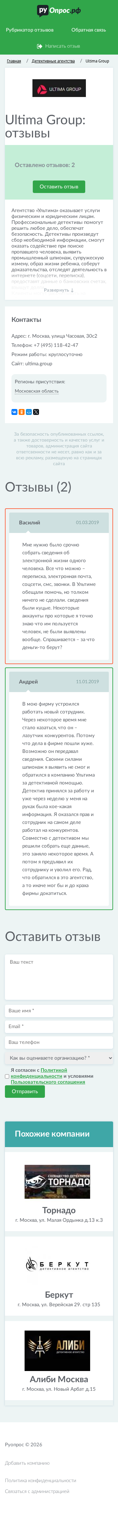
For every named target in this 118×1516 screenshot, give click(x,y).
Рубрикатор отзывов (29, 30)
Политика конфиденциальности (40, 1480)
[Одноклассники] (22, 412)
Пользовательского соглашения (48, 1082)
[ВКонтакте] (14, 412)
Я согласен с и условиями (52, 1076)
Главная (14, 61)
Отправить (25, 1091)
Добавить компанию (27, 1463)
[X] (36, 412)
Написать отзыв (62, 46)
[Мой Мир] (29, 412)
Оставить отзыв (59, 186)
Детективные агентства (53, 61)
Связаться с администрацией (37, 1491)
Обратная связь (88, 30)
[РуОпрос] (59, 11)
